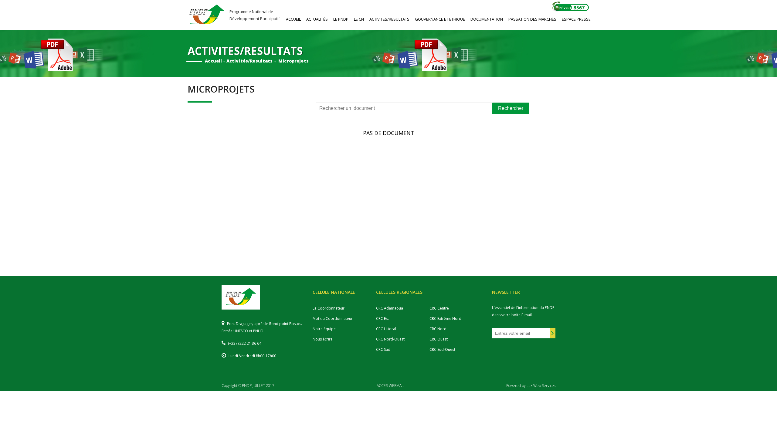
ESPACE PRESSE (576, 19)
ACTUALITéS (317, 19)
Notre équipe (324, 328)
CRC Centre (439, 308)
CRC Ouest (438, 339)
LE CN (359, 19)
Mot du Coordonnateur (333, 318)
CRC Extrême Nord (445, 318)
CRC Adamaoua (389, 308)
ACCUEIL (293, 19)
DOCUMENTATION (486, 19)
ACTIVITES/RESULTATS (389, 19)
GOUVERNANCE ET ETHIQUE (440, 19)
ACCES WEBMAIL (390, 385)
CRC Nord (437, 328)
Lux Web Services (541, 385)
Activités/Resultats (249, 61)
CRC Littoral (386, 328)
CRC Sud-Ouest (442, 349)
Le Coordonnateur (328, 308)
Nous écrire (323, 339)
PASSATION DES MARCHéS (532, 19)
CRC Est (382, 318)
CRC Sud (383, 349)
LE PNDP (340, 19)
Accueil (213, 61)
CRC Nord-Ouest (390, 339)
